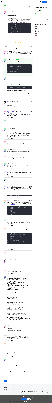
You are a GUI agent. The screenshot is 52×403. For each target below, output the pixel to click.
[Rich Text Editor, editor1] (18, 376)
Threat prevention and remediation (43, 392)
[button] (44, 2)
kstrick (7, 156)
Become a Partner (22, 395)
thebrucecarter (39, 35)
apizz (7, 259)
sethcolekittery (8, 219)
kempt (7, 358)
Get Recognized (26, 1)
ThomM (38, 30)
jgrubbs (8, 335)
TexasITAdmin (8, 325)
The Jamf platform (30, 388)
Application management (31, 392)
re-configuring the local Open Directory (21, 134)
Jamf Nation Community (23, 391)
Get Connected (21, 1)
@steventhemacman (13, 129)
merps (7, 186)
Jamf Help (21, 388)
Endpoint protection (41, 391)
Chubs (38, 28)
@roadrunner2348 (9, 336)
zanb (7, 77)
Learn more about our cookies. (41, 397)
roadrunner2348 (9, 200)
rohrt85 (8, 51)
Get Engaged (32, 1)
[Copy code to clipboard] (30, 24)
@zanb (8, 102)
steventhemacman (9, 11)
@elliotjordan (8, 129)
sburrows (8, 59)
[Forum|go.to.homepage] (3, 1)
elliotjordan (8, 101)
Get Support (15, 1)
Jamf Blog (21, 392)
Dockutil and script (37, 10)
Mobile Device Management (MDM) (32, 391)
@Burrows (8, 112)
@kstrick (8, 172)
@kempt (8, 187)
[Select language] (40, 2)
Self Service (40, 388)
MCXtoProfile (13, 204)
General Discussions (10, 1)
